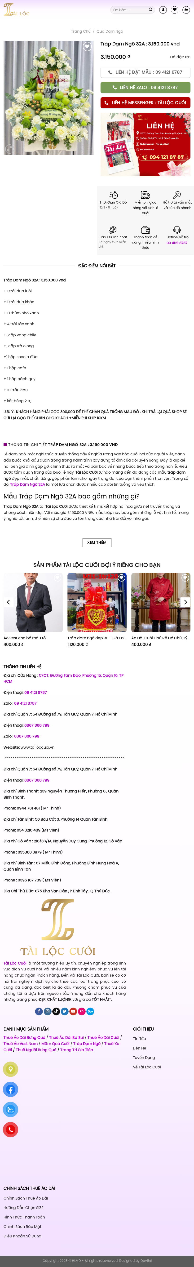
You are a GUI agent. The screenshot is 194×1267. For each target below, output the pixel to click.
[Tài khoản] (163, 10)
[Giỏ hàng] (186, 10)
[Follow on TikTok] (56, 1012)
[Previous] (8, 602)
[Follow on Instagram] (48, 1012)
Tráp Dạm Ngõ (87, 1043)
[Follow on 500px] (90, 1012)
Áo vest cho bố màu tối (25, 638)
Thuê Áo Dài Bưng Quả (24, 1037)
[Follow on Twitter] (65, 1012)
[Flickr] (82, 1012)
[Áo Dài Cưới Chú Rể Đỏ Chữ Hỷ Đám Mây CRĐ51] (160, 602)
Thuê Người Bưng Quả (36, 1050)
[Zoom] (9, 149)
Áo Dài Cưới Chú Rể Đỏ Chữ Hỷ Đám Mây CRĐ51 (160, 638)
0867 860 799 (36, 725)
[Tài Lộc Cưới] (27, 10)
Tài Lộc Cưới (16, 963)
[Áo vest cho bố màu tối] (33, 602)
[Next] (185, 602)
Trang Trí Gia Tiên (76, 1050)
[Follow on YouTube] (73, 1012)
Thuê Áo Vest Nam (21, 1043)
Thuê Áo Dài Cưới (103, 1037)
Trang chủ (81, 31)
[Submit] (151, 10)
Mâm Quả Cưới (55, 1043)
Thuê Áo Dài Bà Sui (66, 1037)
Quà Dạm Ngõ (110, 31)
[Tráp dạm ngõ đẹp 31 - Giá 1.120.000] (97, 602)
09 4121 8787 (177, 242)
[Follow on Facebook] (39, 1012)
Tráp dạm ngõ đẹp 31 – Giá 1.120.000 (97, 638)
